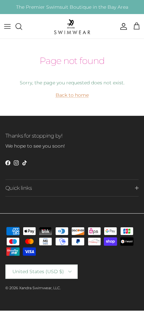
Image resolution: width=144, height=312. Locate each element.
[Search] (22, 26)
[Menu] (7, 26)
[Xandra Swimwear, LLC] (72, 26)
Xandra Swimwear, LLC (39, 288)
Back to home (72, 95)
